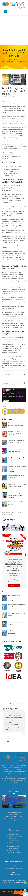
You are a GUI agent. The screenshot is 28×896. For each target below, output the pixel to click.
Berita (4, 97)
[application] (14, 395)
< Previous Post (6, 374)
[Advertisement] (14, 30)
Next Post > (23, 374)
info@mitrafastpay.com (14, 874)
